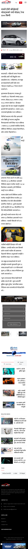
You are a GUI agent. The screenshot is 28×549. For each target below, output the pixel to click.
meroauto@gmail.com (11, 509)
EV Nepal (22, 473)
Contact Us (3, 522)
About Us (3, 519)
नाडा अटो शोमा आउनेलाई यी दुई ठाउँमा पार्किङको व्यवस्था (20, 450)
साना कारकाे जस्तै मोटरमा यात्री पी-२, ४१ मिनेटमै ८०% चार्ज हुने (20, 460)
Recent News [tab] (8, 364)
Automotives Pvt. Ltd (16, 542)
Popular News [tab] (21, 363)
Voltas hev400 (6, 473)
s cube (15, 473)
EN (20, 3)
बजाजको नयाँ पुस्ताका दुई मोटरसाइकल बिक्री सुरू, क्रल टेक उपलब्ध (20, 441)
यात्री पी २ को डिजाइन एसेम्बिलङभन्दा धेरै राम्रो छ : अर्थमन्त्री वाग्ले (20, 421)
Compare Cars (4, 524)
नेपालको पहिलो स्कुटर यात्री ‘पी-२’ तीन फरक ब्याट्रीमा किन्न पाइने (19, 431)
